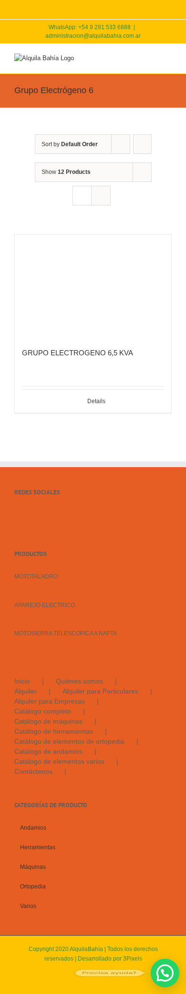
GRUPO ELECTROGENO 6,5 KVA (77, 353)
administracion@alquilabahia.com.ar (93, 35)
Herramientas (37, 847)
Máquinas (33, 867)
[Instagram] (30, 515)
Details (96, 401)
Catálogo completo (42, 711)
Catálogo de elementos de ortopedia (69, 741)
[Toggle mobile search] (151, 58)
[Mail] (43, 515)
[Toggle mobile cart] (133, 58)
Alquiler (25, 691)
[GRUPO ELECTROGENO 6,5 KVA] (93, 286)
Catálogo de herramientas (53, 731)
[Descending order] (142, 144)
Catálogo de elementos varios (59, 761)
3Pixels (132, 958)
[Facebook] (17, 515)
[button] (165, 973)
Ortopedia (33, 886)
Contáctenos (33, 771)
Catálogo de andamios (48, 751)
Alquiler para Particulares (100, 691)
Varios (28, 906)
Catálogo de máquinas (48, 721)
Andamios (33, 827)
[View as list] (101, 195)
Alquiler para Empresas (49, 701)
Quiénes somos (79, 681)
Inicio (22, 681)
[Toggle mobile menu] (168, 58)
